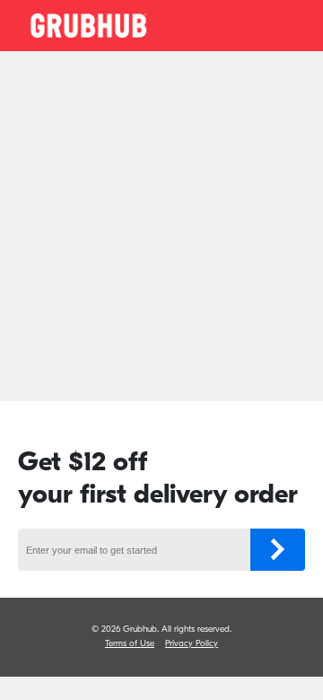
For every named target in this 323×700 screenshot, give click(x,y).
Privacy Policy (191, 643)
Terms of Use (129, 643)
